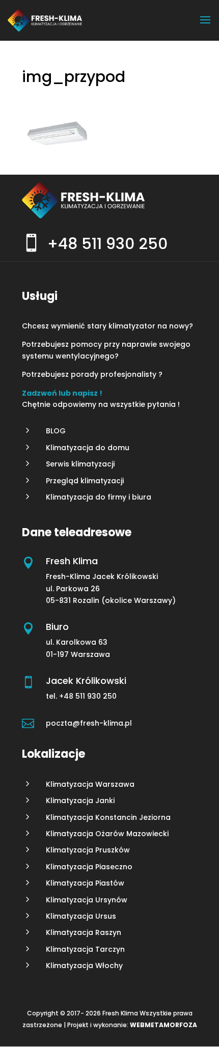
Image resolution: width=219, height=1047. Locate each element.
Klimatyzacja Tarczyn (85, 949)
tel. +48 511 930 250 (82, 696)
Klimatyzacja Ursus (81, 916)
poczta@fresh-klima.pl (89, 723)
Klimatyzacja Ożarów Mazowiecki (107, 834)
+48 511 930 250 (107, 244)
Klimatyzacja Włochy (84, 965)
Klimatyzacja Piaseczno (89, 867)
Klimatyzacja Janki (80, 800)
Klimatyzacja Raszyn (83, 932)
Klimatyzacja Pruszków (88, 850)
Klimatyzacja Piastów (85, 883)
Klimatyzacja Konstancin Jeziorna (108, 817)
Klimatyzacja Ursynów (86, 900)
